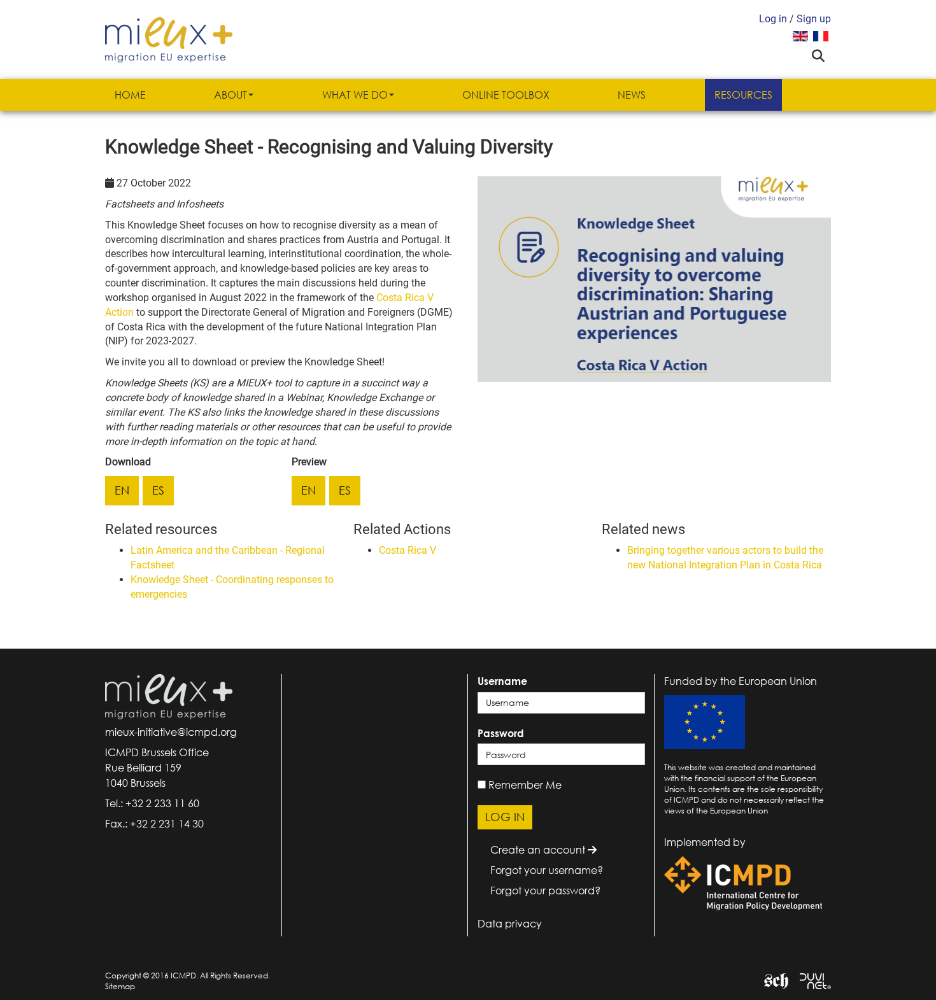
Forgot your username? (546, 870)
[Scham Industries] (771, 980)
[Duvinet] (810, 980)
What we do (355, 94)
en (122, 490)
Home (130, 94)
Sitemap (120, 986)
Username (502, 681)
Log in (773, 19)
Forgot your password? (545, 890)
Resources (743, 94)
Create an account (539, 849)
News (632, 94)
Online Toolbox (506, 94)
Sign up (814, 19)
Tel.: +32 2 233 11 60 (152, 803)
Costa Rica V (407, 550)
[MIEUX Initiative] (168, 38)
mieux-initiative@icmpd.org (171, 732)
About (230, 94)
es (158, 490)
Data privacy (510, 923)
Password (501, 733)
